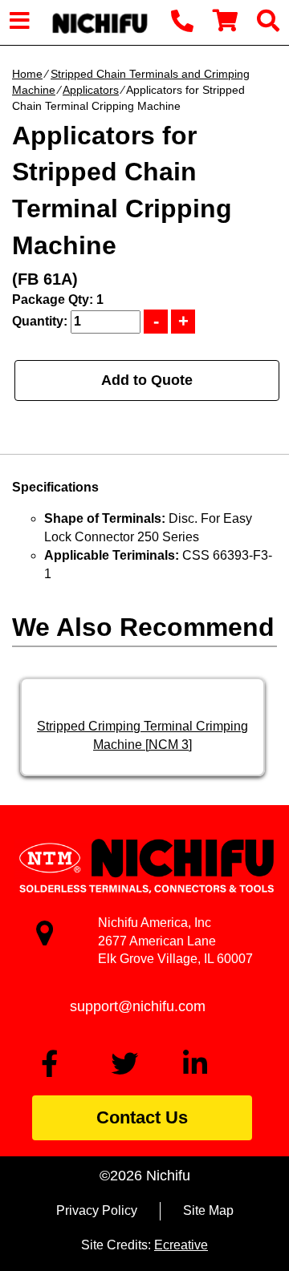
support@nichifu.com (138, 1006)
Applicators (91, 89)
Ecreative (181, 1245)
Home (27, 73)
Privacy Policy (96, 1210)
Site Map (208, 1210)
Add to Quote (147, 380)
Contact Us (142, 1117)
